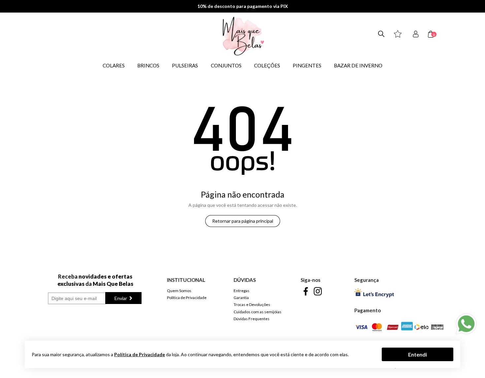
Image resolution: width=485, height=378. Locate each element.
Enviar (121, 298)
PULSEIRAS (185, 65)
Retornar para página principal (242, 221)
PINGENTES (307, 65)
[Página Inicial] (208, 36)
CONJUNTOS (226, 65)
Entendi (417, 354)
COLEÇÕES (267, 65)
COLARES (114, 65)
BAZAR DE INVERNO (358, 65)
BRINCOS (148, 65)
